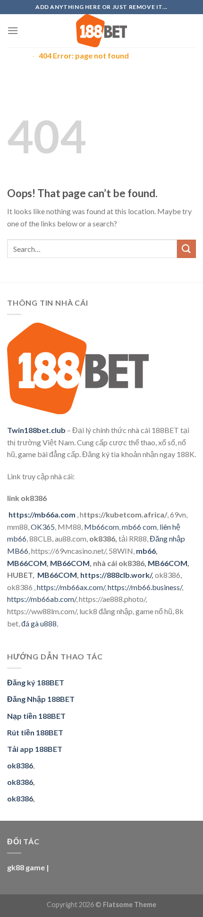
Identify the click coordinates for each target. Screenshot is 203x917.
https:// (119, 587)
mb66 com (139, 526)
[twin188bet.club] (101, 30)
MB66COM (27, 563)
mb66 (146, 550)
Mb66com (101, 526)
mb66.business (155, 587)
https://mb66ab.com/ (41, 598)
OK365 (43, 526)
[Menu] (12, 30)
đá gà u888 (39, 623)
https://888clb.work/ (116, 574)
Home (17, 55)
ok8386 (20, 781)
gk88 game (26, 867)
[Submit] (186, 249)
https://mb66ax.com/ (71, 587)
